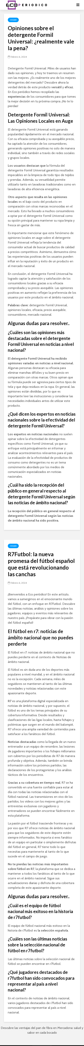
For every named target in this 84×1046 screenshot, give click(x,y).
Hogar (13, 20)
